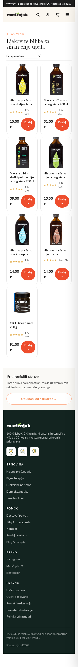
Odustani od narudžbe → (39, 399)
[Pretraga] (38, 15)
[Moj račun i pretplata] (48, 15)
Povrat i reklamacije (18, 603)
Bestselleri (13, 572)
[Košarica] (57, 15)
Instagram (13, 559)
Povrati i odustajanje (19, 610)
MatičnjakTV (14, 566)
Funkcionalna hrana (18, 485)
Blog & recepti (15, 542)
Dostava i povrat (17, 515)
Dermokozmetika (17, 491)
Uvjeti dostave (15, 590)
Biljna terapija (15, 478)
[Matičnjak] (17, 14)
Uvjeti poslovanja (17, 596)
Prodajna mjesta (16, 535)
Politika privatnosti (18, 616)
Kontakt (11, 528)
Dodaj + (28, 124)
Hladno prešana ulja (18, 471)
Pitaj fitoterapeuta (18, 522)
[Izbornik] (67, 14)
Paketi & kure (15, 498)
